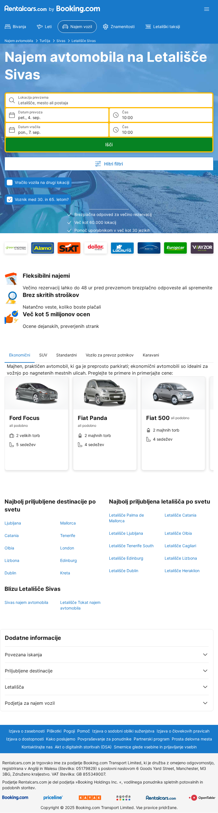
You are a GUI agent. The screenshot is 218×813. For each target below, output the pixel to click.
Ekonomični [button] (19, 355)
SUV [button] (43, 355)
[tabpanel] (109, 421)
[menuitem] (15, 26)
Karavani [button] (151, 355)
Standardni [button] (66, 355)
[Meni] (206, 9)
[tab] (20, 355)
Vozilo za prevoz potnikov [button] (110, 355)
